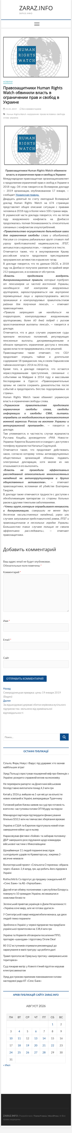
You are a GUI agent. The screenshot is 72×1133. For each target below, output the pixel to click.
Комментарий (12, 572)
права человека (48, 114)
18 (19, 1045)
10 (11, 1038)
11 (19, 1038)
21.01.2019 (11, 109)
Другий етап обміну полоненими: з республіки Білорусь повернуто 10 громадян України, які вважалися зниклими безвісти (35, 893)
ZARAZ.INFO (36, 8)
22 (52, 1045)
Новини (8, 81)
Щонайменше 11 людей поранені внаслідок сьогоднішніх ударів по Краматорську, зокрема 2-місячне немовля (32, 854)
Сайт (6, 657)
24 (11, 1052)
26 (27, 1052)
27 (35, 1052)
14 (44, 1038)
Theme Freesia (40, 1116)
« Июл (6, 1065)
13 (35, 1038)
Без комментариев (31, 109)
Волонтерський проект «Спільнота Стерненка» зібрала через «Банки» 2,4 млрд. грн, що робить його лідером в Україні (35, 868)
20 (35, 1045)
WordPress (53, 1116)
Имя (6, 620)
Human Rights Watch (17, 114)
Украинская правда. (27, 194)
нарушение (33, 114)
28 (44, 1052)
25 (19, 1052)
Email (7, 639)
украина (14, 117)
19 (27, 1045)
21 (44, 1045)
